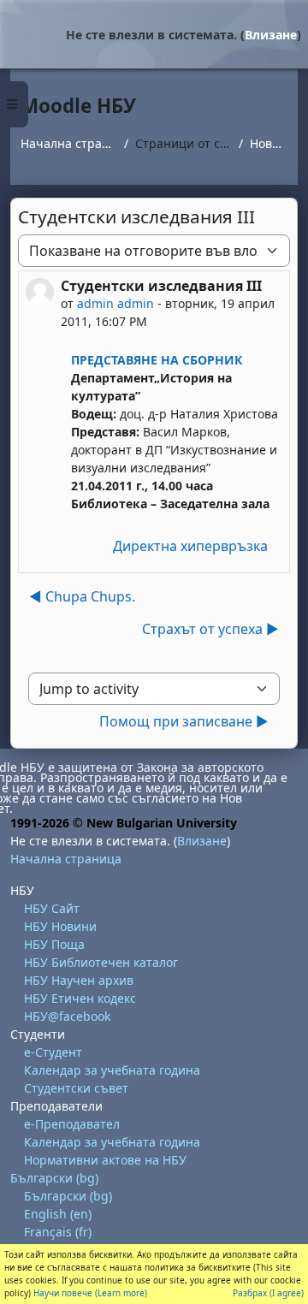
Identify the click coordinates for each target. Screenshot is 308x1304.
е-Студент (53, 1052)
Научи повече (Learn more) (90, 1293)
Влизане (271, 35)
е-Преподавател (72, 1124)
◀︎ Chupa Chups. (82, 596)
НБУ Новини (60, 926)
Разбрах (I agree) (268, 1293)
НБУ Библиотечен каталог (101, 962)
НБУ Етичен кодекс (80, 998)
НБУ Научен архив (78, 980)
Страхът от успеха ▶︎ (210, 628)
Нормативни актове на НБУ (105, 1160)
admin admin (115, 303)
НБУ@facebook (67, 1016)
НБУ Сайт (52, 908)
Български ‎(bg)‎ (54, 1178)
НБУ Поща (54, 944)
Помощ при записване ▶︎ (184, 721)
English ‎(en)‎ (58, 1214)
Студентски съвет (76, 1088)
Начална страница (69, 143)
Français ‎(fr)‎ (58, 1232)
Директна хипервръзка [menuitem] (190, 545)
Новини (268, 143)
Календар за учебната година (112, 1070)
